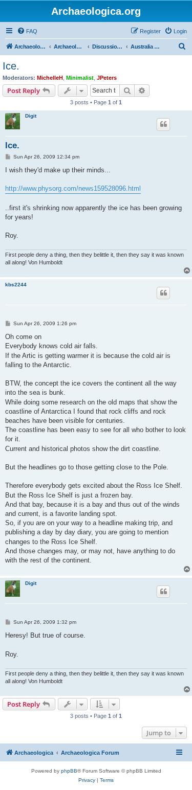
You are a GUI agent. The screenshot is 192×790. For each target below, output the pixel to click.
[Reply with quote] (163, 124)
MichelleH (50, 78)
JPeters (107, 78)
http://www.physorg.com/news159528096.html (73, 188)
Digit (30, 116)
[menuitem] (27, 31)
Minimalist (80, 78)
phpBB (69, 771)
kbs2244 (16, 284)
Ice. (11, 66)
